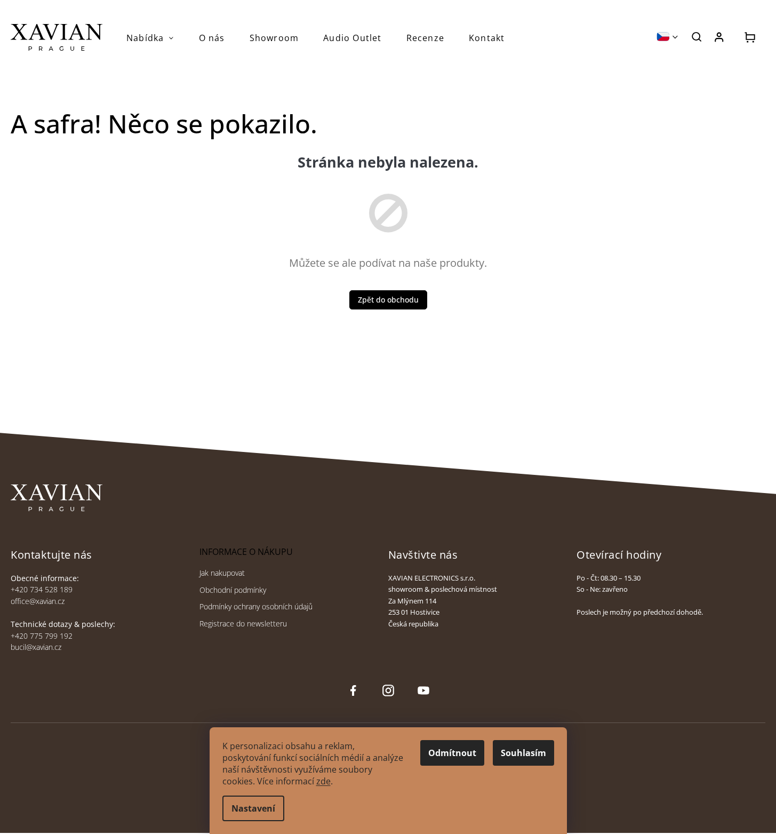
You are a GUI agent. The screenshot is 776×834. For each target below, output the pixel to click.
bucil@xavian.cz (36, 647)
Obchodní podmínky (232, 590)
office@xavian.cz (38, 601)
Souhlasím (523, 753)
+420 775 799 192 (42, 636)
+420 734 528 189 (42, 589)
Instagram (387, 690)
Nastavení (253, 808)
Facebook (353, 690)
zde (323, 781)
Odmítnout (452, 753)
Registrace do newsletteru (243, 623)
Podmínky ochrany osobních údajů (256, 606)
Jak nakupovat (222, 573)
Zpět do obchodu (388, 300)
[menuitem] (150, 37)
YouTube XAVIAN (423, 690)
